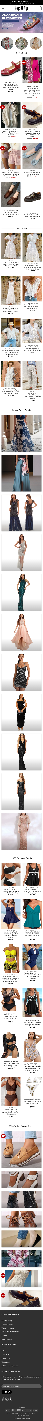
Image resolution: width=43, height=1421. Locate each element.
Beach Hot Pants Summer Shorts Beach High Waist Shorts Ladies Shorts (10, 174)
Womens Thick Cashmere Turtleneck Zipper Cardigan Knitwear (11, 133)
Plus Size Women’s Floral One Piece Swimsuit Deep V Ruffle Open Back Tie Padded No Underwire (32, 1067)
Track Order (6, 1362)
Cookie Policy (7, 1339)
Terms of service (8, 1328)
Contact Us (6, 1358)
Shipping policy (7, 1324)
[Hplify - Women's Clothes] (21, 8)
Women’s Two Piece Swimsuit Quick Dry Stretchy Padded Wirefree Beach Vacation (10, 1111)
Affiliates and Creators (10, 1366)
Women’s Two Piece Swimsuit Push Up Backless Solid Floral (10, 1016)
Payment (5, 1335)
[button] (3, 8)
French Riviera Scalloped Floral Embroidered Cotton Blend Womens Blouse (10, 391)
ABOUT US (6, 1355)
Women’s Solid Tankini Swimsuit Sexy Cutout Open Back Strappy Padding (11, 934)
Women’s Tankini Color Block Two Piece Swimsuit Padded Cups (32, 891)
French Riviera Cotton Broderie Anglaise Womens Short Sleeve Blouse (32, 267)
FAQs (3, 1351)
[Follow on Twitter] (7, 1399)
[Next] (41, 45)
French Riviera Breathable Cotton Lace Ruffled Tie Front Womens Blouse (10, 352)
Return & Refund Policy (10, 1332)
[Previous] (2, 45)
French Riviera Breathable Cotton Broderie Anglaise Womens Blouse (32, 306)
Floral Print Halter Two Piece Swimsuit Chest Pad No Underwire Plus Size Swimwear (32, 1023)
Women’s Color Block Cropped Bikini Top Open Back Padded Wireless (11, 891)
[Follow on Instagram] (3, 1399)
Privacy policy (7, 1321)
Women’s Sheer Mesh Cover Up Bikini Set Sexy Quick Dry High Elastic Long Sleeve (11, 1064)
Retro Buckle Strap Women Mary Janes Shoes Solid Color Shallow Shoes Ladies (32, 133)
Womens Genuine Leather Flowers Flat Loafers (32, 173)
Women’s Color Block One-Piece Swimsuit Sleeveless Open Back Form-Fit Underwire (32, 975)
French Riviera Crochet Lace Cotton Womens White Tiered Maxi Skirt (10, 309)
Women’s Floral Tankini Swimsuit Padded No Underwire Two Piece (32, 933)
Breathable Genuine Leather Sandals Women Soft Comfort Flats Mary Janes (11, 86)
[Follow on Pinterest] (10, 1399)
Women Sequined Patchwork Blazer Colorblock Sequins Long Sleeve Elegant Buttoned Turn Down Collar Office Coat (32, 91)
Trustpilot (21, 1407)
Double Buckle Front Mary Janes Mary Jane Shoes (32, 216)
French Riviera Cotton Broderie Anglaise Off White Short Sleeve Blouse (32, 348)
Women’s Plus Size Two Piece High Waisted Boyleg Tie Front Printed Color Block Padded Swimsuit (10, 979)
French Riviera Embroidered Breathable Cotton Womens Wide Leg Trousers (32, 395)
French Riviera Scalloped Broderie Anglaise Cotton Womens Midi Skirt (11, 264)
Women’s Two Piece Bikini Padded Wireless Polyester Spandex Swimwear (32, 1101)
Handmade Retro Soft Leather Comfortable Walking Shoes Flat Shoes (10, 212)
